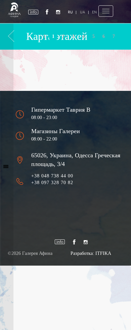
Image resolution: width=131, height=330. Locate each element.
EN (94, 12)
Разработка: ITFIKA (91, 253)
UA (82, 12)
